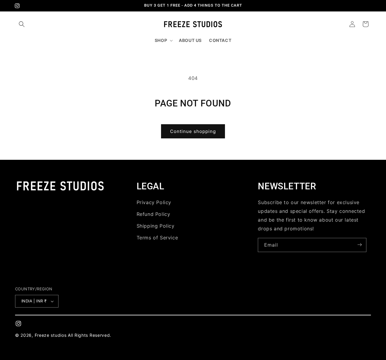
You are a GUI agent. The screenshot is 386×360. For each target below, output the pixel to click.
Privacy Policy (154, 202)
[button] (21, 24)
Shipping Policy (156, 226)
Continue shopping (193, 131)
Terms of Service (157, 237)
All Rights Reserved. (89, 335)
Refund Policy (153, 214)
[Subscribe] (359, 245)
